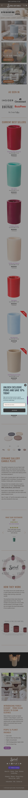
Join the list (14, 410)
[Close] (25, 385)
